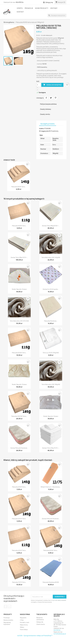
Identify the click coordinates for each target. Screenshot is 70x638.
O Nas (22, 620)
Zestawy (53, 8)
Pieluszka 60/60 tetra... (19, 353)
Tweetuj (51, 98)
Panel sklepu (24, 629)
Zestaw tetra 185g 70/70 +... (19, 257)
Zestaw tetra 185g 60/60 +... (51, 226)
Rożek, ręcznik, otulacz (19, 289)
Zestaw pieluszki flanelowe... (19, 448)
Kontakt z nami (24, 622)
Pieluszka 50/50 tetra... (18, 187)
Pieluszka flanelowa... (50, 321)
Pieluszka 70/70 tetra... (19, 582)
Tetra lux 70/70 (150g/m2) (51, 353)
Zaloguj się (39, 622)
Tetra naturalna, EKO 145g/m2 (50, 257)
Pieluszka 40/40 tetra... (19, 518)
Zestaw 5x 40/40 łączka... (51, 289)
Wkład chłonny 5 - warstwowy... (51, 487)
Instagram (9, 606)
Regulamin (23, 618)
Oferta (20, 8)
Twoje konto (41, 614)
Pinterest (55, 98)
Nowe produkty (41, 8)
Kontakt (20, 12)
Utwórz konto (40, 624)
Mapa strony (24, 625)
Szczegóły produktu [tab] (47, 124)
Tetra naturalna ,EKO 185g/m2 (51, 384)
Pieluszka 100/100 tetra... (19, 416)
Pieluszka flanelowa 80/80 (51, 582)
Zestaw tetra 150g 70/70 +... (50, 448)
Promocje (29, 8)
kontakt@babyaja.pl (60, 634)
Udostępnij (46, 98)
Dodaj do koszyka (52, 85)
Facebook (5, 606)
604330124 (20, 2)
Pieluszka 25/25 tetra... (19, 487)
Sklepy (22, 627)
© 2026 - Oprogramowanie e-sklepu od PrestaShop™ (35, 636)
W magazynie (44, 131)
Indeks (41, 128)
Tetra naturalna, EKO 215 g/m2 (19, 321)
